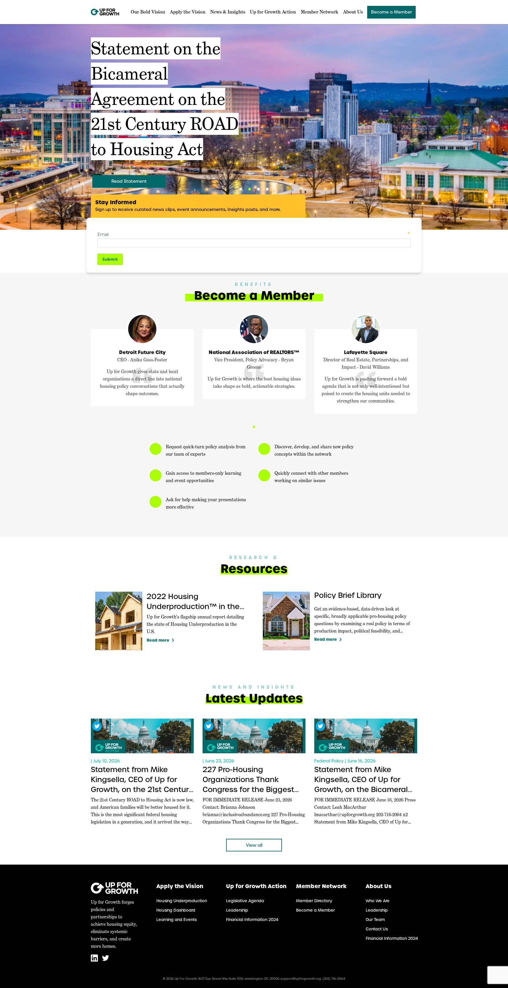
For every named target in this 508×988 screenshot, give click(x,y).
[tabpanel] (254, 127)
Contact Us (377, 929)
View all (254, 845)
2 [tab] (250, 189)
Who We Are (378, 900)
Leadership (237, 910)
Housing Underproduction (181, 900)
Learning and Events (176, 919)
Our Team (375, 919)
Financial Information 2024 (252, 919)
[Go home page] (105, 12)
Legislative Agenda (245, 900)
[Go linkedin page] (95, 960)
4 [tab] (267, 189)
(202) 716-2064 (333, 979)
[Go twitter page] (105, 960)
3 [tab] (258, 189)
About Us (353, 12)
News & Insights (227, 12)
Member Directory (314, 900)
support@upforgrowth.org (300, 979)
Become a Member (391, 12)
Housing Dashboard (175, 910)
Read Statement (129, 181)
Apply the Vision (187, 12)
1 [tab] (241, 189)
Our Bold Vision (148, 12)
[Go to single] (142, 736)
